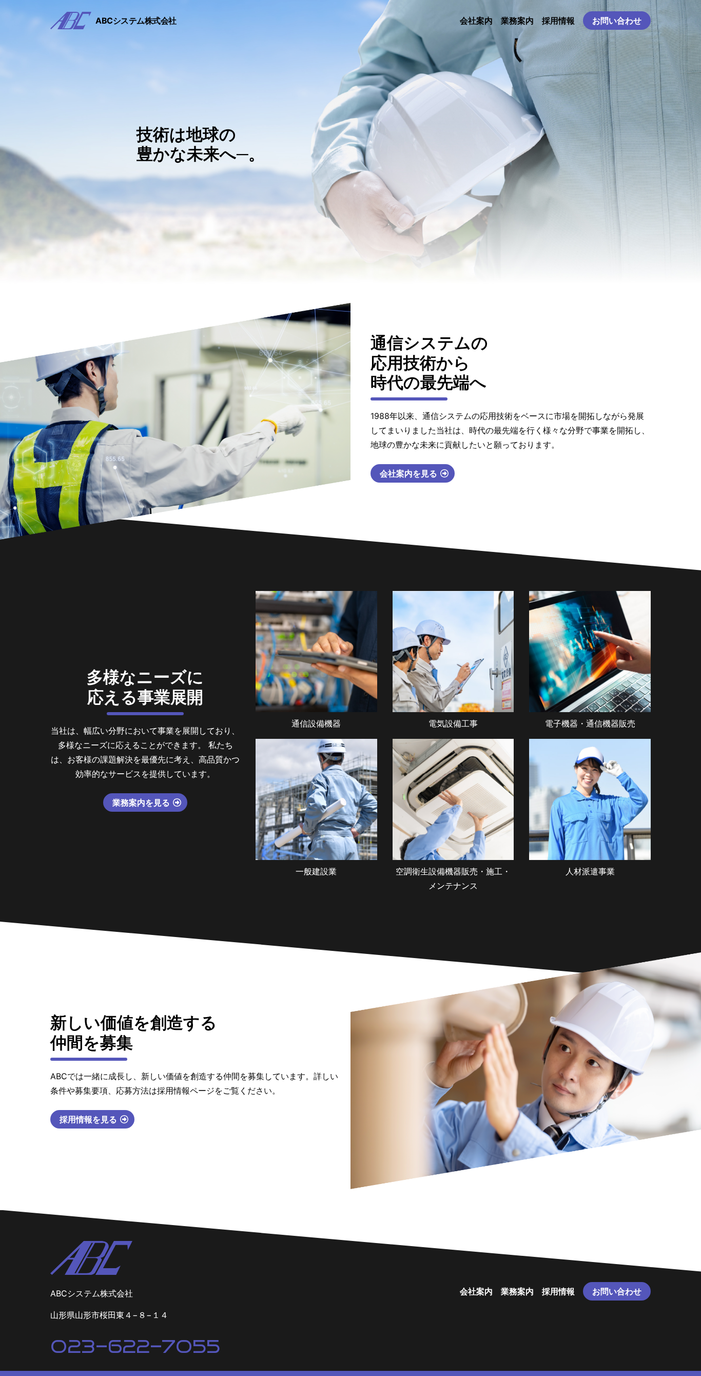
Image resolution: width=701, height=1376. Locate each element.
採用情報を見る (88, 1119)
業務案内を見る (141, 802)
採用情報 (558, 20)
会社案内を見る (408, 473)
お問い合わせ (616, 20)
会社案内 (476, 20)
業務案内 (517, 20)
